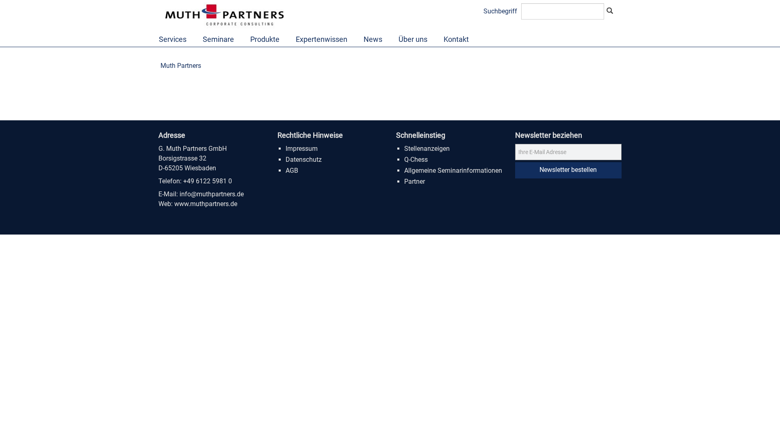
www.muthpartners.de (205, 204)
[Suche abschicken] (609, 11)
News (373, 39)
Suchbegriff (500, 11)
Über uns (413, 39)
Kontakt (456, 39)
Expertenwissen (321, 39)
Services (172, 39)
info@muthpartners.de (212, 194)
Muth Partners (180, 66)
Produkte (265, 39)
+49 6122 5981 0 (207, 181)
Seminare (218, 39)
